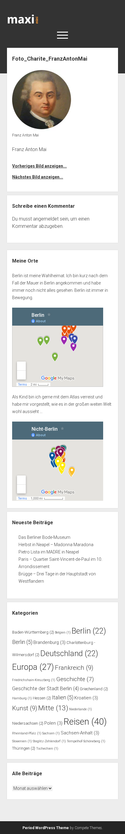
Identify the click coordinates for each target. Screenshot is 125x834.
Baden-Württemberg (33, 632)
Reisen (85, 721)
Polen (53, 723)
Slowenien (22, 741)
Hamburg (22, 698)
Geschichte (75, 679)
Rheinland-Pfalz (26, 733)
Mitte (53, 708)
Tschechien (47, 749)
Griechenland (94, 689)
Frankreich (74, 667)
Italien (62, 697)
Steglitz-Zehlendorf (49, 741)
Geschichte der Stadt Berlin (45, 688)
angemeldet (46, 219)
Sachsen (51, 733)
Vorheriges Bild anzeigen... (39, 166)
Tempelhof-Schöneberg (86, 741)
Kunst (24, 708)
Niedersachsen (27, 723)
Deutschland (69, 653)
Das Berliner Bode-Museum (44, 537)
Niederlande (80, 709)
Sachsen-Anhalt (80, 733)
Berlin (89, 630)
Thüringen (23, 748)
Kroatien (86, 698)
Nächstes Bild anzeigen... (37, 177)
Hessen (42, 698)
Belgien (63, 632)
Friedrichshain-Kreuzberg (33, 680)
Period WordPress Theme (45, 828)
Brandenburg (49, 642)
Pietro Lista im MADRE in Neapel (49, 552)
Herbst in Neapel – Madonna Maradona (56, 544)
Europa (33, 667)
